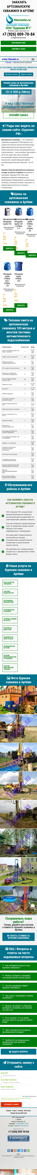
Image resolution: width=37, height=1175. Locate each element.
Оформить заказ (18, 49)
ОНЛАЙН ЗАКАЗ (18, 115)
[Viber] (25, 1150)
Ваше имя (4, 1073)
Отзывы (20, 1110)
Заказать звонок (11, 74)
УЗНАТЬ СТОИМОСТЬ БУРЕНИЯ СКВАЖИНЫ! (19, 936)
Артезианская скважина (9, 610)
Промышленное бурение (9, 647)
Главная (8, 1110)
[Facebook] (12, 1150)
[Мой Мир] (18, 1150)
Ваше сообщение (7, 1087)
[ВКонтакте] (8, 1150)
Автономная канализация (9, 601)
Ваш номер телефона (9, 1080)
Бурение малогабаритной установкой (10, 657)
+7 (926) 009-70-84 (18, 34)
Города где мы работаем (18, 1113)
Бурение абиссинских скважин (8, 667)
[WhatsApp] (28, 1150)
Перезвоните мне (18, 43)
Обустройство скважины (9, 583)
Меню (33, 58)
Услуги (14, 1110)
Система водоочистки (9, 592)
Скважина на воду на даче (8, 638)
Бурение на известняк (8, 628)
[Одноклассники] (15, 1150)
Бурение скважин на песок (10, 619)
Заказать (9, 248)
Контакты (27, 1110)
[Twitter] (22, 1150)
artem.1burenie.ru (10, 59)
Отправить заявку (11, 1104)
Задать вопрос (26, 74)
